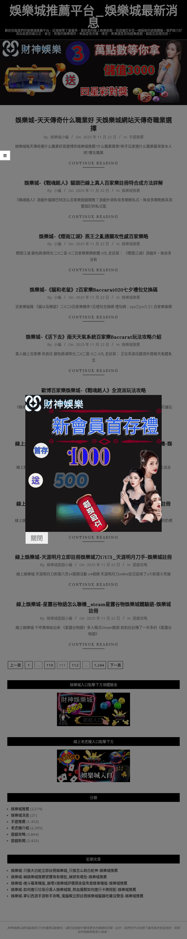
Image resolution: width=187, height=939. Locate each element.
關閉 (37, 538)
